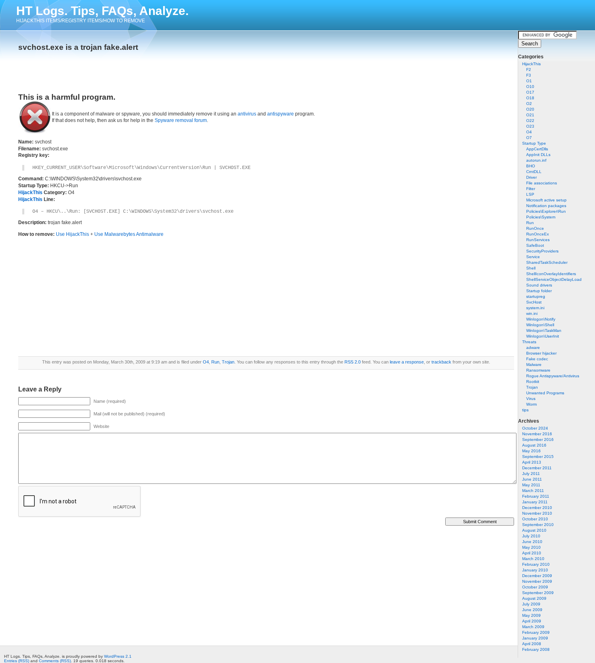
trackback (441, 361)
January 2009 (535, 638)
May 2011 (531, 485)
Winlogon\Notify (540, 319)
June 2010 (532, 541)
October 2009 (535, 587)
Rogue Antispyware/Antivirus (552, 376)
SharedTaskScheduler (546, 262)
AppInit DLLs (538, 154)
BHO (530, 166)
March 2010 (533, 558)
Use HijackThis (72, 234)
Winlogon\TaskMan (543, 330)
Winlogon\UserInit (542, 336)
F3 (528, 75)
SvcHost (534, 302)
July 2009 (531, 604)
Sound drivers (539, 285)
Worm (531, 404)
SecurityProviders (542, 251)
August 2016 (534, 445)
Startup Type (534, 143)
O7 (529, 137)
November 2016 (537, 434)
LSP (530, 194)
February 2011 (535, 496)
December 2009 (537, 575)
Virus (531, 398)
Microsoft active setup (546, 200)
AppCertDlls (537, 149)
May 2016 (531, 451)
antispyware (280, 114)
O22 (530, 120)
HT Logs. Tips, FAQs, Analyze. (102, 10)
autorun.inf (536, 160)
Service (533, 257)
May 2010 (531, 547)
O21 (530, 115)
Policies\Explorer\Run (546, 211)
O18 (530, 98)
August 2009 (534, 598)
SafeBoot (535, 245)
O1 (529, 81)
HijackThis (531, 64)
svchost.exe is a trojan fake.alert (78, 47)
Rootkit (532, 381)
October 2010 (535, 519)
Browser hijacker (541, 353)
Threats (529, 342)
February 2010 (536, 564)
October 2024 (535, 428)
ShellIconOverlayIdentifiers (551, 274)
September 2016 (538, 439)
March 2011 (533, 490)
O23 (530, 126)
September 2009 (538, 592)
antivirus (247, 114)
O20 (530, 109)
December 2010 (537, 507)
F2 (528, 69)
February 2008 (536, 649)
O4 (529, 132)
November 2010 (537, 513)
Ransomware (538, 370)
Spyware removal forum (181, 120)
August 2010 (534, 530)
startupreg (535, 296)
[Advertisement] (113, 70)
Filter (530, 188)
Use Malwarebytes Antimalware (129, 234)
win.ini (532, 313)
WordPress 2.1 (118, 656)
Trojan (532, 387)
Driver (531, 177)
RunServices (538, 239)
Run (530, 222)
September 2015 (538, 456)
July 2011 (531, 473)
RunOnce (535, 228)
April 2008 (531, 644)
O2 (529, 103)
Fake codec (537, 359)
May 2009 (531, 615)
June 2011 (532, 479)
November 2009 (537, 581)
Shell (531, 268)
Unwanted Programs (545, 393)
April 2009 (531, 621)
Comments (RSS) (55, 661)
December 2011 (537, 468)
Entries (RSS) (16, 661)
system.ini (535, 308)
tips (525, 410)
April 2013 (531, 462)
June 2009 (532, 609)
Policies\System (540, 217)
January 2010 (535, 570)
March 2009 (533, 627)
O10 (530, 86)
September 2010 (538, 524)
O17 (530, 92)
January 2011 (535, 502)
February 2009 (536, 632)
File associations (541, 183)
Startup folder (539, 291)
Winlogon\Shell (540, 325)
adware (533, 347)
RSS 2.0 (352, 361)
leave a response (407, 361)
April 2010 (531, 553)
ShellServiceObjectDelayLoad (554, 279)
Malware (534, 364)
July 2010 (531, 536)
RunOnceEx (537, 234)
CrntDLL (534, 171)
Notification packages (546, 205)
